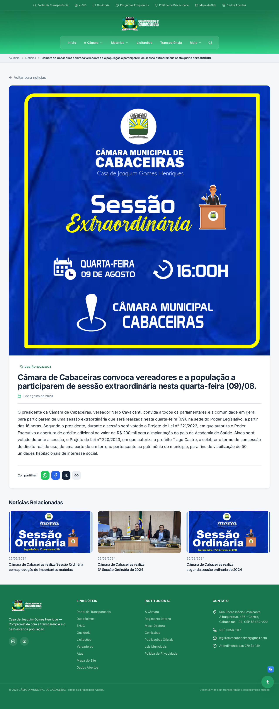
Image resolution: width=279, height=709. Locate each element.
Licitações (145, 42)
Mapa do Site (86, 660)
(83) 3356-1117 (230, 630)
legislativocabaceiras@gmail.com (243, 638)
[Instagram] (13, 641)
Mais (193, 42)
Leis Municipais (156, 646)
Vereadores (85, 646)
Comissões (152, 632)
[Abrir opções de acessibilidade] (268, 682)
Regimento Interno (158, 618)
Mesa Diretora (155, 625)
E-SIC (81, 625)
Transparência (171, 42)
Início (72, 42)
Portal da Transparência (94, 611)
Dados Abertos (87, 667)
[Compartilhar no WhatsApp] (45, 475)
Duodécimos (85, 618)
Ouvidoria (83, 632)
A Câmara (91, 42)
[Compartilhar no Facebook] (55, 475)
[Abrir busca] (210, 42)
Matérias (117, 42)
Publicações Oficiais (159, 639)
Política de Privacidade (161, 653)
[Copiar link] (76, 475)
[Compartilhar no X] (66, 475)
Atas (80, 653)
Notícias (30, 58)
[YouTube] (24, 641)
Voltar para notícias (30, 77)
